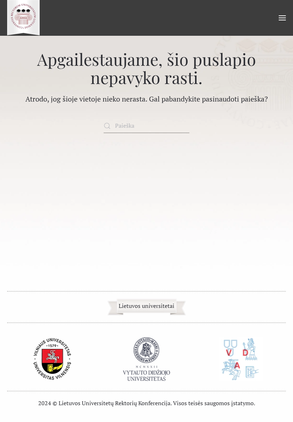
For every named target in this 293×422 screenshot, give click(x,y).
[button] (282, 18)
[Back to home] (23, 18)
